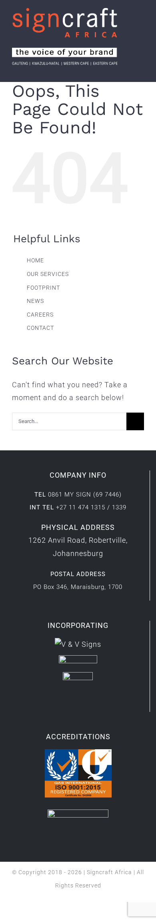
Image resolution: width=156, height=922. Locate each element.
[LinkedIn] (72, 702)
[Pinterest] (97, 702)
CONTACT (40, 328)
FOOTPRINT (43, 287)
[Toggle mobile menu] (140, 69)
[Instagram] (84, 702)
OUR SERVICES (48, 274)
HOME (35, 260)
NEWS (35, 301)
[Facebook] (59, 702)
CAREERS (40, 314)
